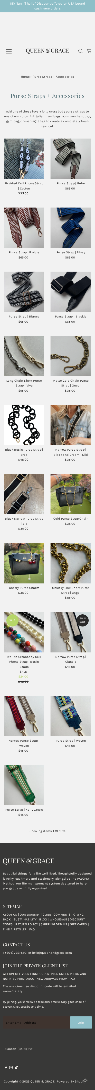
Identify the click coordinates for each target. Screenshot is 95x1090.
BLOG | (44, 919)
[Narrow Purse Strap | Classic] (70, 632)
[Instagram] (11, 1068)
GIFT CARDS (78, 924)
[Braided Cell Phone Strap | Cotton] (24, 158)
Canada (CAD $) (17, 1049)
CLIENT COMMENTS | (58, 914)
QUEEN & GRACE (42, 1081)
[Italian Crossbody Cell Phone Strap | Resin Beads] (24, 632)
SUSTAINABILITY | (26, 919)
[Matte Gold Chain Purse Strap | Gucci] (70, 356)
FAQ (32, 929)
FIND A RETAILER (15, 929)
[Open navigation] (14, 51)
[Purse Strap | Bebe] (70, 158)
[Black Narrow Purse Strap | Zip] (24, 494)
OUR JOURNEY (30, 914)
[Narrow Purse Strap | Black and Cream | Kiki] (70, 425)
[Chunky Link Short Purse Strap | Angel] (70, 563)
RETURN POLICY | (28, 924)
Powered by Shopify (71, 1081)
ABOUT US (10, 914)
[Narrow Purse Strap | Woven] (24, 716)
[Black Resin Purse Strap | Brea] (24, 425)
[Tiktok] (16, 1068)
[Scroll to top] (85, 1080)
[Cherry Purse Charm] (24, 563)
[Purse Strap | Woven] (70, 716)
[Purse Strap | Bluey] (70, 227)
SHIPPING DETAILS (54, 924)
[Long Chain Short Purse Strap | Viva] (24, 356)
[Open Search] (80, 51)
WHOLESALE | (60, 919)
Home (25, 76)
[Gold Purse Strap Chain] (70, 494)
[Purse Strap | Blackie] (70, 292)
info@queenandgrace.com (52, 952)
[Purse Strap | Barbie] (24, 227)
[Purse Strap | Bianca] (24, 292)
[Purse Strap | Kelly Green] (24, 785)
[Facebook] (6, 1068)
